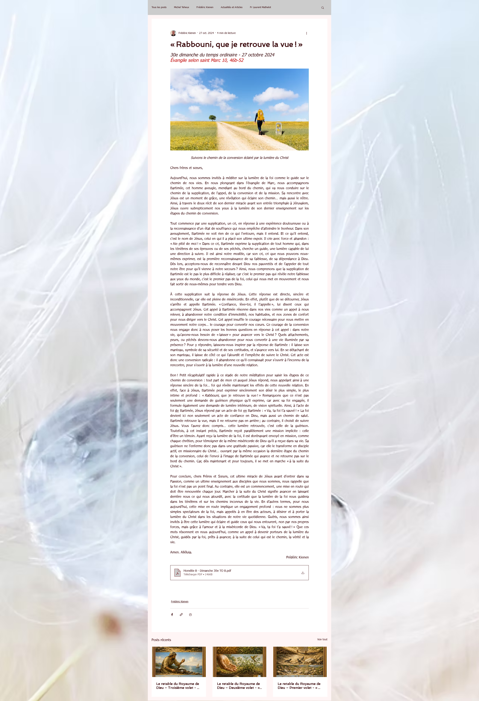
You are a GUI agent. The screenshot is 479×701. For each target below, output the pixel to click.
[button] (322, 7)
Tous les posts (159, 7)
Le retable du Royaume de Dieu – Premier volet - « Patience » (299, 686)
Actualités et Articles (231, 7)
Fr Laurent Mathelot (260, 7)
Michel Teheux (181, 7)
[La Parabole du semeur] (300, 662)
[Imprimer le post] (190, 614)
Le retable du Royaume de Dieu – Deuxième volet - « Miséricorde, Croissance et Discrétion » (238, 686)
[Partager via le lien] (181, 614)
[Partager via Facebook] (172, 614)
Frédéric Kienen (204, 7)
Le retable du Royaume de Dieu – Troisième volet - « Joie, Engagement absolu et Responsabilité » (178, 686)
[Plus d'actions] (306, 33)
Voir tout (322, 639)
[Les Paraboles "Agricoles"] (179, 662)
